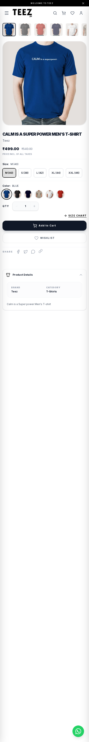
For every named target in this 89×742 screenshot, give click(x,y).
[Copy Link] (40, 251)
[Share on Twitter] (26, 252)
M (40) (9, 172)
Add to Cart (47, 225)
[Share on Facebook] (18, 252)
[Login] (81, 13)
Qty (5, 206)
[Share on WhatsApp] (33, 252)
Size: (5, 164)
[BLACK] (17, 194)
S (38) (25, 172)
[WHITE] (50, 194)
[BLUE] (6, 194)
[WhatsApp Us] (78, 731)
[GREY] (39, 194)
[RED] (60, 194)
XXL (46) (74, 172)
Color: (6, 185)
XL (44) (56, 172)
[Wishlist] (72, 13)
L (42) (40, 172)
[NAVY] (28, 194)
